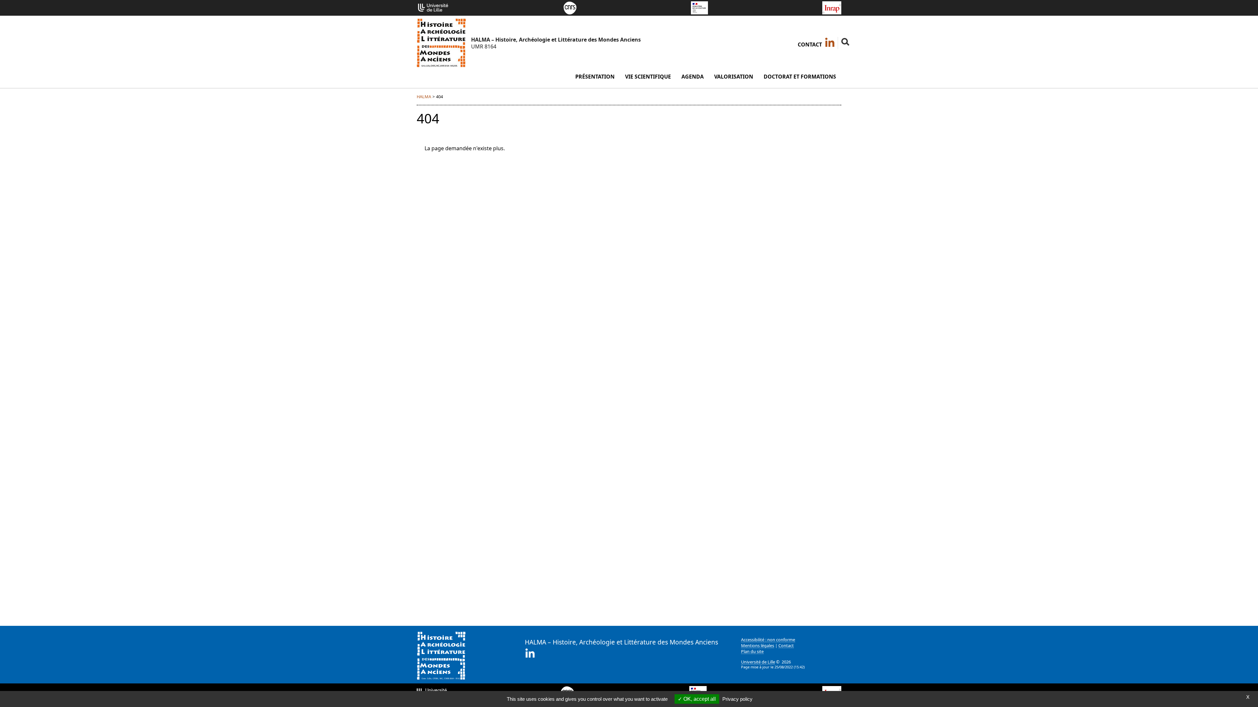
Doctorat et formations (800, 76)
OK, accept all (699, 699)
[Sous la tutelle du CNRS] (570, 7)
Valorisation (733, 76)
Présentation (595, 76)
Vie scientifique (648, 76)
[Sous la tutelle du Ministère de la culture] (699, 7)
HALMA (424, 97)
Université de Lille (758, 662)
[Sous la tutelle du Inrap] (831, 7)
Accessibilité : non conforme (768, 640)
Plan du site (752, 651)
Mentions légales (757, 645)
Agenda (692, 76)
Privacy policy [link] (737, 699)
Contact (810, 44)
